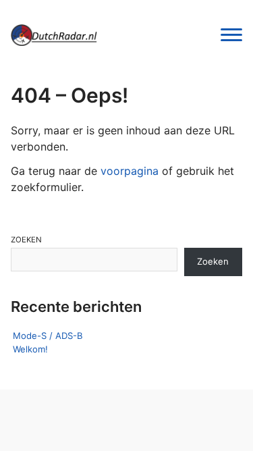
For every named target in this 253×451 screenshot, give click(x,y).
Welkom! (30, 349)
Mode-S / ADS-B (48, 335)
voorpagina (130, 171)
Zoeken (26, 239)
